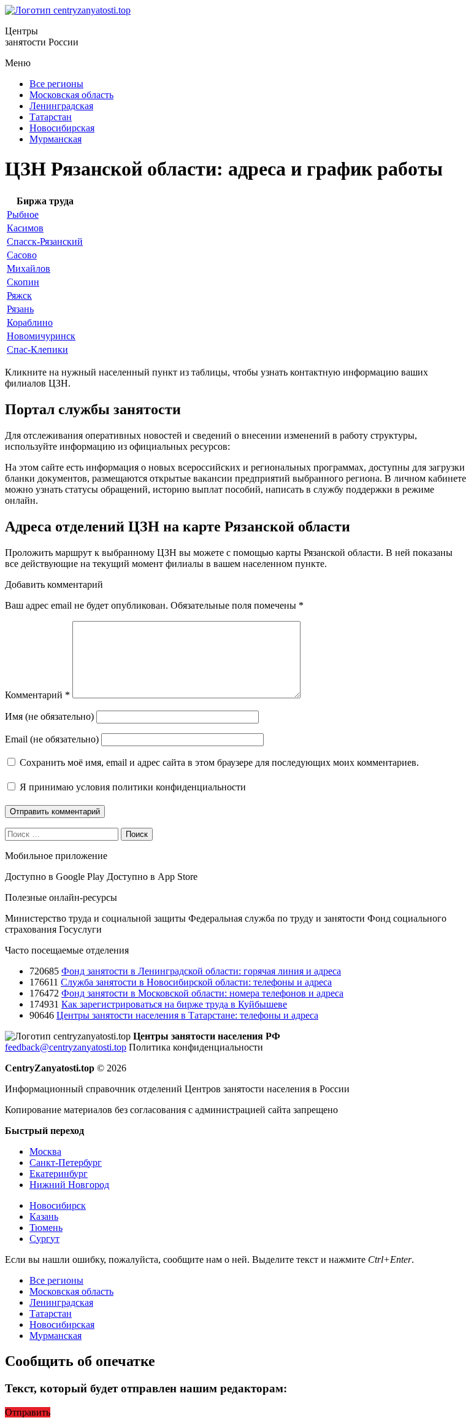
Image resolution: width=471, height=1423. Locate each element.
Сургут (44, 1238)
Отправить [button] (27, 1412)
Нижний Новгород (69, 1184)
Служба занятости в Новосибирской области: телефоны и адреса (196, 982)
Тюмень (46, 1227)
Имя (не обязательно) (49, 716)
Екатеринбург (58, 1173)
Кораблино (30, 322)
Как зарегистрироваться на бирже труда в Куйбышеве (174, 1004)
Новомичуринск (41, 336)
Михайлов (28, 268)
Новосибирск (57, 1205)
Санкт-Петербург (65, 1162)
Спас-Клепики (37, 349)
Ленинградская (61, 106)
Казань (43, 1216)
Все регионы (56, 84)
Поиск (137, 834)
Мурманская (55, 139)
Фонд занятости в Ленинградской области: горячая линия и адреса (201, 971)
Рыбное (23, 214)
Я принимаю (131, 787)
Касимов (25, 228)
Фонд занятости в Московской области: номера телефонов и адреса (202, 993)
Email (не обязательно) (52, 739)
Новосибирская (61, 128)
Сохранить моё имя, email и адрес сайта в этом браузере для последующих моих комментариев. (219, 762)
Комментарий (37, 695)
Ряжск (19, 295)
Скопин (23, 282)
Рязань (20, 309)
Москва (45, 1151)
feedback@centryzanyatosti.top (65, 1047)
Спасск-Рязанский (45, 241)
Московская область (71, 95)
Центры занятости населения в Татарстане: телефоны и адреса (187, 1015)
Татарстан (50, 117)
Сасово (22, 255)
